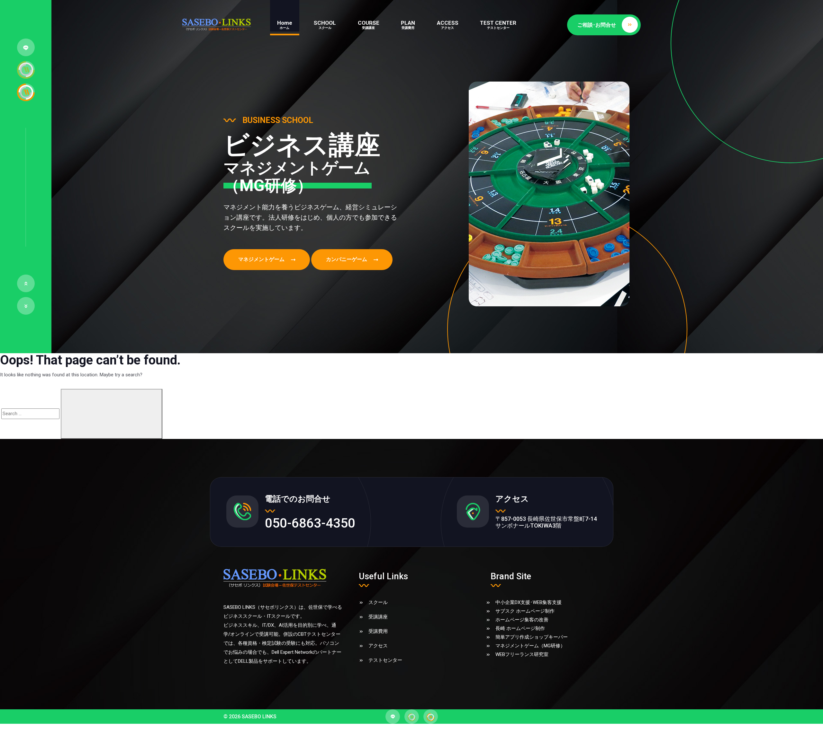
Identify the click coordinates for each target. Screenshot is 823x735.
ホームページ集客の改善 (521, 620)
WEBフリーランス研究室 (521, 654)
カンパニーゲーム (346, 259)
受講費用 (378, 631)
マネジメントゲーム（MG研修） (530, 646)
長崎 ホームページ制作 (520, 628)
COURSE (368, 25)
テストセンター (385, 660)
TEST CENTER (498, 25)
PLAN (408, 25)
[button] (26, 283)
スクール (378, 602)
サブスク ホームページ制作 (525, 611)
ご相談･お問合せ (596, 25)
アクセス (378, 646)
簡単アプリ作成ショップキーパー (531, 637)
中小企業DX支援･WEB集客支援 (528, 602)
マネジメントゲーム (261, 259)
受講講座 (378, 617)
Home (284, 25)
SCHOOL (325, 25)
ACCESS (447, 25)
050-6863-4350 (310, 523)
